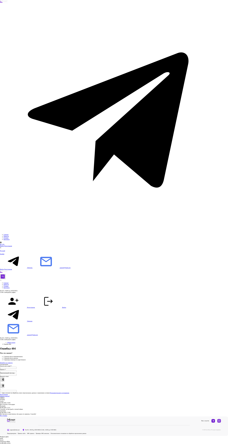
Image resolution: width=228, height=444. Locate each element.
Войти (2, 246)
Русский (2, 251)
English (2, 254)
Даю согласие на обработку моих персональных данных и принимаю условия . (35, 393)
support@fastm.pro (15, 430)
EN (3, 244)
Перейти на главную (6, 363)
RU (1, 244)
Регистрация (8, 246)
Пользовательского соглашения (59, 393)
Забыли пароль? (5, 396)
